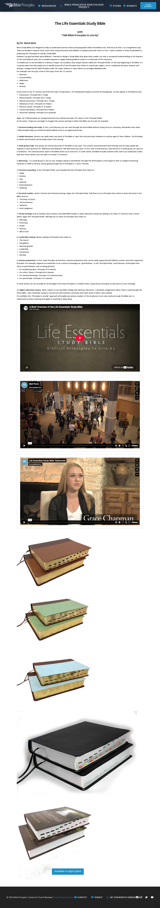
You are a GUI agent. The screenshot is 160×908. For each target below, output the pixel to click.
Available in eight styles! (67, 871)
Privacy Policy (58, 897)
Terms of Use (72, 897)
